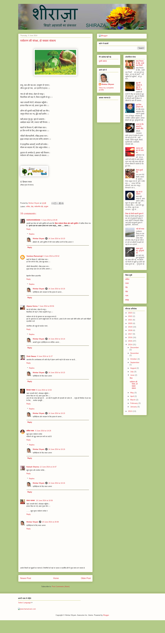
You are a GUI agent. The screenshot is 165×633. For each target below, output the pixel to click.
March (133, 400)
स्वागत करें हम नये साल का (140, 150)
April (132, 396)
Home (56, 578)
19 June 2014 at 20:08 (50, 522)
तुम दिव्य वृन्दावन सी (139, 106)
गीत (126, 287)
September (134, 362)
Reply (28, 229)
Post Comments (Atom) (60, 586)
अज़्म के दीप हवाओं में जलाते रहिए (140, 126)
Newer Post (25, 578)
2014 (130, 344)
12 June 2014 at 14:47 (48, 467)
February (134, 403)
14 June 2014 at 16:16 (56, 289)
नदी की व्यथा (140, 229)
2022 (130, 316)
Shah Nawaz (31, 356)
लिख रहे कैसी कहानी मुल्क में (134, 214)
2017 (130, 334)
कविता (28, 207)
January (133, 407)
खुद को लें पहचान (139, 193)
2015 (130, 341)
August (133, 368)
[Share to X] (57, 203)
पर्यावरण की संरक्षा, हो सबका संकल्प (134, 385)
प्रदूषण (46, 207)
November (134, 353)
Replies (32, 234)
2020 (130, 323)
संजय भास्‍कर (30, 500)
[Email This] (52, 203)
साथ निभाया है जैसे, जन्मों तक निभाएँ (140, 63)
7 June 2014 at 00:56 (46, 306)
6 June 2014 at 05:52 (51, 256)
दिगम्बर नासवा (30, 390)
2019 (130, 327)
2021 (130, 320)
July (132, 372)
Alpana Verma (32, 306)
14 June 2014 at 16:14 (56, 339)
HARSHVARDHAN (33, 220)
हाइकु (127, 300)
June (132, 375)
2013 (130, 411)
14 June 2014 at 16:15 (56, 373)
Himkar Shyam (38, 239)
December (134, 347)
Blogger (106, 615)
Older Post (86, 578)
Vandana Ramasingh (34, 256)
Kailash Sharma (32, 467)
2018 (130, 330)
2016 (130, 337)
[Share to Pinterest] (62, 203)
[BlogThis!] (55, 203)
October (133, 359)
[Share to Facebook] (60, 203)
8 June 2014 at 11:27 (45, 356)
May (132, 393)
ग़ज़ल (127, 283)
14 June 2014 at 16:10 (56, 239)
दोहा (32, 207)
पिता (131, 378)
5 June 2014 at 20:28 (49, 220)
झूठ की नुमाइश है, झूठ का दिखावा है (139, 86)
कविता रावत (30, 431)
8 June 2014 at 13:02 (44, 390)
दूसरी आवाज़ (103, 61)
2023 (130, 313)
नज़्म (126, 296)
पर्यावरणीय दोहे (38, 207)
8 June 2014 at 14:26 (43, 431)
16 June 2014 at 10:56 (44, 500)
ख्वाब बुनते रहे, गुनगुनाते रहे (140, 250)
